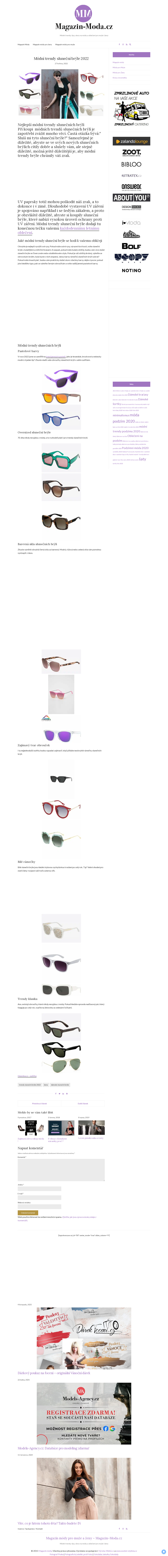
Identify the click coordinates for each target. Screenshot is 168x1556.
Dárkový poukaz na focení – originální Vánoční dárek (54, 1373)
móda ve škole (139, 422)
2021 (114, 391)
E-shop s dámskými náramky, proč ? (57, 1139)
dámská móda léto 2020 (120, 395)
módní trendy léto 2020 (131, 427)
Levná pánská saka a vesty (90, 1138)
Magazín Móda (23, 44)
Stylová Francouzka (128, 452)
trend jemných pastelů (56, 356)
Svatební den (139, 452)
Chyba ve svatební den (131, 391)
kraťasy (128, 407)
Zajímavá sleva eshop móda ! (31, 1139)
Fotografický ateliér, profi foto (78, 1554)
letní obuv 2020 (127, 410)
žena (46, 1085)
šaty (142, 459)
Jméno (21, 1185)
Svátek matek (133, 454)
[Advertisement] (61, 180)
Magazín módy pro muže (65, 44)
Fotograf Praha (56, 1554)
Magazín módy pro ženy (42, 44)
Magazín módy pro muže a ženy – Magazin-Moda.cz (84, 1538)
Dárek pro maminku (127, 404)
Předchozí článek (39, 1103)
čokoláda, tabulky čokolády (106, 1554)
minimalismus (121, 415)
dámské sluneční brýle (60, 1085)
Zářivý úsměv (134, 460)
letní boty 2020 (117, 410)
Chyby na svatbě (144, 391)
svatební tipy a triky (122, 454)
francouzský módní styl (142, 404)
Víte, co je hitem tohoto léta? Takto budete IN (49, 1523)
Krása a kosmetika (120, 78)
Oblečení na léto (121, 436)
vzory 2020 (126, 460)
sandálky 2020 (117, 452)
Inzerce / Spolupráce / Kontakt (30, 1529)
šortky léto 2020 (118, 463)
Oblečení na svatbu (128, 441)
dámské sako (117, 400)
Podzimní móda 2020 (135, 448)
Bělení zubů (120, 391)
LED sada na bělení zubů (139, 407)
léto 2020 (136, 410)
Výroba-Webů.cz (106, 1551)
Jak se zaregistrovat (119, 407)
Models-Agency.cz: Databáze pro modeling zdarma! (53, 1448)
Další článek (83, 1103)
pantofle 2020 (117, 448)
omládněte (142, 444)
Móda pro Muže (119, 67)
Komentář (22, 1157)
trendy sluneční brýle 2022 (30, 1085)
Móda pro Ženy (119, 73)
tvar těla (120, 460)
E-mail (20, 1194)
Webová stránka (24, 1203)
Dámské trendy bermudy (129, 400)
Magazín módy (118, 62)
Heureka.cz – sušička (27, 1076)
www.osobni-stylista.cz (126, 1551)
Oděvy (137, 444)
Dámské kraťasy (138, 394)
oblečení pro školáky (128, 444)
